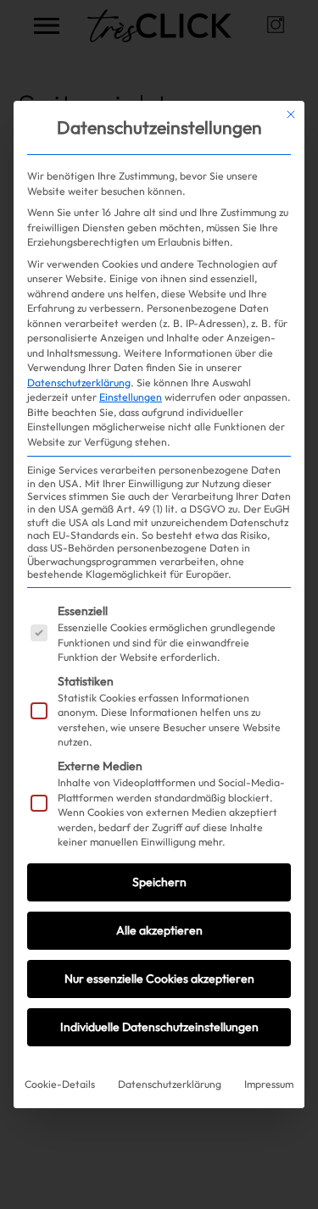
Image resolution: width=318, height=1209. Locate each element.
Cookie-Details (60, 1084)
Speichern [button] (159, 882)
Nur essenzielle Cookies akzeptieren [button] (159, 978)
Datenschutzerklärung (79, 382)
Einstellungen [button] (130, 397)
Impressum (268, 1084)
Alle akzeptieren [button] (159, 930)
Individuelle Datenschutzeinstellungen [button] (159, 1026)
